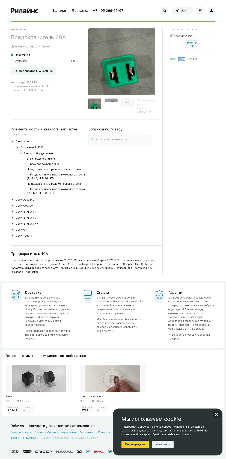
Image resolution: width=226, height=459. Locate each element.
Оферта (47, 437)
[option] (121, 63)
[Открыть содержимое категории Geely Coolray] (12, 205)
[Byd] (99, 451)
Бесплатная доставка (24, 437)
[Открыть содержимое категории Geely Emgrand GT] (12, 217)
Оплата (39, 432)
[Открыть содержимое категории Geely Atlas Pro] (12, 199)
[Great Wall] (79, 451)
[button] (95, 102)
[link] (39, 389)
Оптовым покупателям (61, 432)
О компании (87, 432)
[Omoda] (43, 451)
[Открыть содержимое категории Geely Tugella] (12, 235)
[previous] (95, 65)
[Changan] (110, 451)
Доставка (80, 10)
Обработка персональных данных (76, 437)
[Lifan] (88, 451)
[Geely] (27, 451)
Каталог (60, 10)
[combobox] (164, 10)
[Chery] (15, 451)
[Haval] (64, 451)
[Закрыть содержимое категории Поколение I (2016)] (17, 147)
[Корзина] (200, 10)
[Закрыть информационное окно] (216, 414)
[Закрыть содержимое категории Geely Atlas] (12, 141)
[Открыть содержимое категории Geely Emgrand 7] (12, 211)
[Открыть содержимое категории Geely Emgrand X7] (12, 223)
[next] (148, 65)
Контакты (104, 432)
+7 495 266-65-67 (108, 10)
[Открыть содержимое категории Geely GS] (12, 229)
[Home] (24, 10)
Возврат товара (21, 432)
